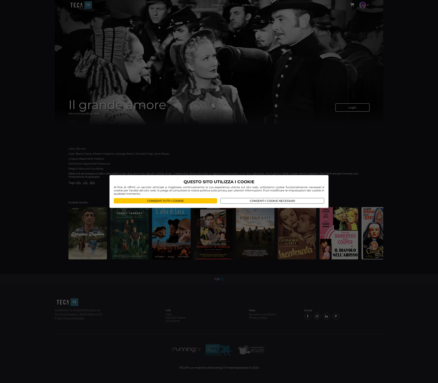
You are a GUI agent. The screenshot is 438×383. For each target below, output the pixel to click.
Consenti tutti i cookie (165, 201)
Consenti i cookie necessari (272, 201)
